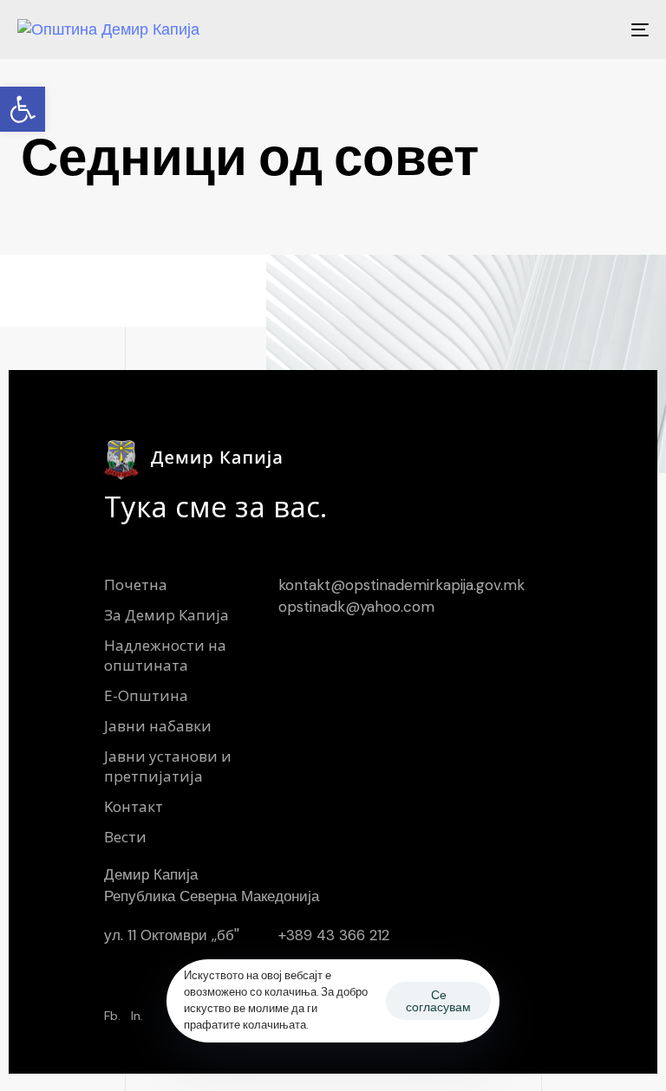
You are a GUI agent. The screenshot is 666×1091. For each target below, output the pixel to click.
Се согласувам (438, 1001)
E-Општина (146, 695)
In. (137, 1015)
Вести (125, 837)
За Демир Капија (166, 615)
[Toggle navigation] (543, 29)
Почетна (135, 584)
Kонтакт (133, 806)
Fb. (112, 1015)
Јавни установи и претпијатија (168, 766)
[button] (22, 109)
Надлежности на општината (165, 655)
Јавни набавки (158, 726)
